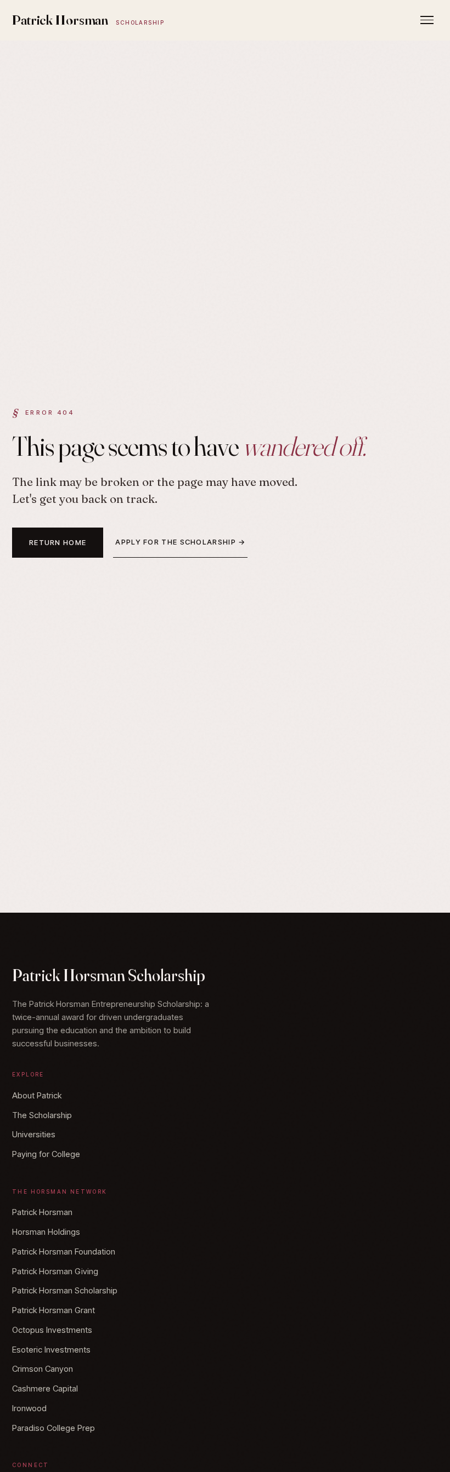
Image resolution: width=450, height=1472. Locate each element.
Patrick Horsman (88, 20)
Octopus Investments (52, 1330)
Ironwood (29, 1408)
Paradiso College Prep (53, 1428)
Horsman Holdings (46, 1232)
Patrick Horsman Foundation (63, 1251)
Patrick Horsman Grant (53, 1310)
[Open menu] (427, 20)
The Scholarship (42, 1115)
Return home (57, 542)
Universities (33, 1134)
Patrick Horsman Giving (55, 1271)
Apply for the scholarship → (180, 541)
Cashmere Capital (45, 1388)
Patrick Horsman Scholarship (64, 1290)
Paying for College (46, 1154)
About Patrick (36, 1095)
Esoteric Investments (51, 1349)
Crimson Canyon (42, 1369)
